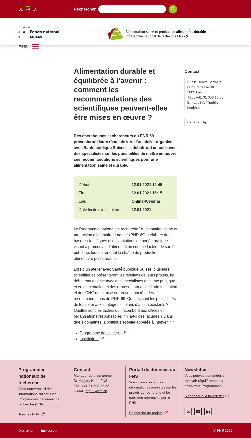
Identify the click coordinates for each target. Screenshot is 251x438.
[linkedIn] (208, 411)
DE (20, 9)
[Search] (173, 9)
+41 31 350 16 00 (210, 97)
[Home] (170, 33)
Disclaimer (25, 430)
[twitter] (188, 411)
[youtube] (198, 411)
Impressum (49, 430)
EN (35, 9)
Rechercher (85, 9)
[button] (28, 46)
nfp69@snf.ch (96, 391)
